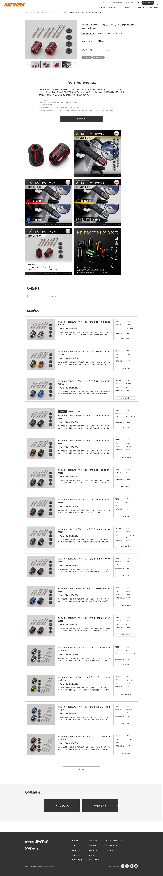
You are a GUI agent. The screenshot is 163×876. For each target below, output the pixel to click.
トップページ (28, 12)
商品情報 (36, 12)
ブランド (75, 845)
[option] (51, 39)
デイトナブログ (94, 860)
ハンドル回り (45, 12)
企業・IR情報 (93, 841)
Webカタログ (76, 850)
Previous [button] (27, 64)
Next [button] (75, 64)
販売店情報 (130, 3)
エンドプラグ (63, 12)
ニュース (92, 855)
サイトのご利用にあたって (114, 841)
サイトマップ (110, 850)
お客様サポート (77, 855)
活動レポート (93, 850)
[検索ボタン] (157, 3)
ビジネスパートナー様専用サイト (114, 3)
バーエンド (54, 12)
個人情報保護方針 (111, 845)
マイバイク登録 (77, 860)
